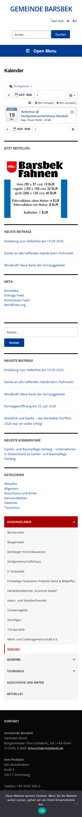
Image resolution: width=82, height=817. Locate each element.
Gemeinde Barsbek (41, 8)
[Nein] (77, 804)
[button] (73, 129)
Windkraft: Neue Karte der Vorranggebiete (34, 394)
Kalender (13, 649)
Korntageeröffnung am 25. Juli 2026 (30, 406)
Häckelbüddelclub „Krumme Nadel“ (32, 591)
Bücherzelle (15, 532)
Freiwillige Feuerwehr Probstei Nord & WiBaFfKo (41, 581)
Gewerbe (10, 502)
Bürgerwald (15, 542)
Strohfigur (14, 620)
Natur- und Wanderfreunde (26, 600)
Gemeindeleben (15, 498)
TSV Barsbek (16, 630)
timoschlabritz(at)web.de (45, 748)
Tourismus (12, 507)
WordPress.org (15, 305)
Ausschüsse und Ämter (20, 493)
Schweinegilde (17, 610)
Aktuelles (10, 484)
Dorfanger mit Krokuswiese (26, 552)
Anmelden (11, 290)
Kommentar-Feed (16, 300)
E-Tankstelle (15, 571)
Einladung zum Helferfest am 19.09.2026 (34, 370)
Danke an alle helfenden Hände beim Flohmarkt (38, 382)
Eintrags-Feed (14, 295)
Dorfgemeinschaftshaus (24, 561)
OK (42, 810)
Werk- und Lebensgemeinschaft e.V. (32, 639)
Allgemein (11, 488)
